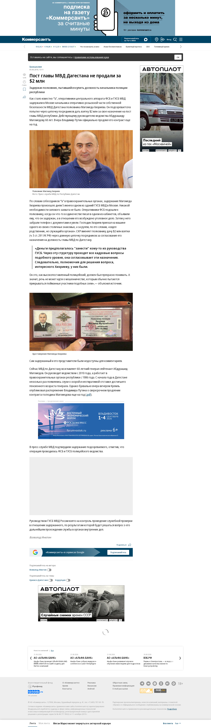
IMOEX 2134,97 (68, 46)
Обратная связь (120, 682)
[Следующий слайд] (180, 658)
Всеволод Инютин (38, 569)
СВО (148, 46)
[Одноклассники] (161, 683)
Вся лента (168, 723)
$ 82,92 (39, 46)
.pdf (88, 394)
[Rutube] (167, 683)
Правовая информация (123, 685)
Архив (65, 685)
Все (52, 650)
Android (91, 688)
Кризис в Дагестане (38, 580)
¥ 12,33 (56, 46)
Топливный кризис (162, 46)
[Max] (174, 683)
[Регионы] (157, 39)
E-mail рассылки (120, 688)
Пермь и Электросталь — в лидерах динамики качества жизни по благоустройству (158, 663)
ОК (178, 57)
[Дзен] (155, 683)
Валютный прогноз (134, 46)
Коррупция (60, 580)
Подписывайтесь (118, 552)
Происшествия (35, 66)
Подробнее (172, 709)
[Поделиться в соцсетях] (24, 97)
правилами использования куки (91, 57)
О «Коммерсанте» (71, 682)
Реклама (92, 682)
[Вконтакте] (148, 683)
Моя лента (44, 723)
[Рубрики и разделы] (181, 39)
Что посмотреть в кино (89, 46)
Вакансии (92, 685)
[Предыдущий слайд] (31, 658)
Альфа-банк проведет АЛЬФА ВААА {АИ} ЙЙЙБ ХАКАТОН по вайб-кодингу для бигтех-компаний (50, 663)
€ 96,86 (48, 46)
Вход (169, 39)
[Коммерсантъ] (36, 39)
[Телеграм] (142, 683)
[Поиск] (175, 39)
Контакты (67, 688)
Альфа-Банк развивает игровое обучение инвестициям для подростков (123, 662)
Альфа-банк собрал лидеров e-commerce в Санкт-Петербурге (83, 662)
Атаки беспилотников (113, 46)
